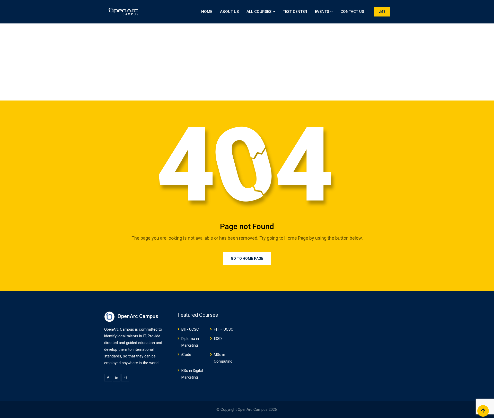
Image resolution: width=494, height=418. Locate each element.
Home (206, 11)
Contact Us (352, 11)
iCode (186, 354)
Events (322, 11)
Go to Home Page (247, 258)
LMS (381, 11)
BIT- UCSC (190, 329)
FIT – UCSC (223, 329)
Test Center (295, 11)
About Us (229, 11)
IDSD (218, 338)
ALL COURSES (258, 11)
